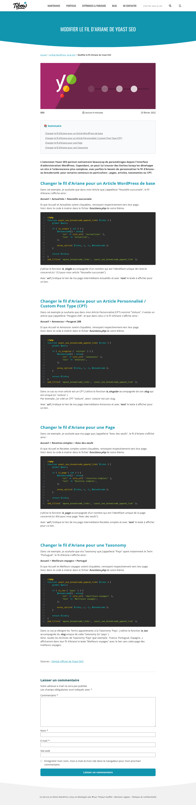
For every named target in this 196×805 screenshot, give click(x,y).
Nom (44, 730)
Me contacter (129, 5)
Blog (114, 5)
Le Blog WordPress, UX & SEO (62, 55)
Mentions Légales (122, 797)
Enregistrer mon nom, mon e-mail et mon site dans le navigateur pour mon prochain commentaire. (92, 762)
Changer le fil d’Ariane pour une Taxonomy (66, 147)
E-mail (45, 740)
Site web (45, 750)
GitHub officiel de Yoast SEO (67, 661)
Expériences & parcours (94, 5)
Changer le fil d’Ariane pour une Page (63, 142)
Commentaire (49, 695)
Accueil (43, 55)
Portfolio (71, 5)
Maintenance (54, 5)
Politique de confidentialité (144, 797)
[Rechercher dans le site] (170, 5)
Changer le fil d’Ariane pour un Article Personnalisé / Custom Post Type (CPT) (83, 138)
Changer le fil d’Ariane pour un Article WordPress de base (74, 133)
